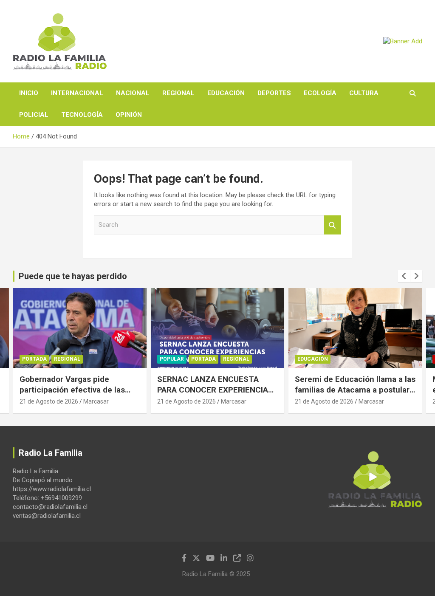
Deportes (274, 93)
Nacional (133, 93)
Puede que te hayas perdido (73, 276)
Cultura (364, 93)
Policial (33, 115)
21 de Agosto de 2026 (49, 401)
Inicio (28, 93)
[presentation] (404, 276)
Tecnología (82, 115)
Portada (34, 359)
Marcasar (96, 401)
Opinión (129, 115)
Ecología (320, 93)
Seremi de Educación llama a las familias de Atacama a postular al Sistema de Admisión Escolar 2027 (355, 394)
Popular (172, 359)
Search (332, 224)
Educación (226, 93)
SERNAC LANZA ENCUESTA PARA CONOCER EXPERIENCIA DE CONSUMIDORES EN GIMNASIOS (212, 394)
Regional (178, 93)
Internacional (77, 93)
